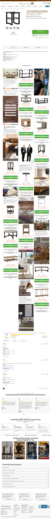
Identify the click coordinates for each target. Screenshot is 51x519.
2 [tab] (24, 414)
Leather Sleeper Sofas (24, 507)
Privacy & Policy (38, 516)
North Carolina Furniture (17, 507)
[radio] (25, 334)
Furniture (2, 8)
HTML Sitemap (48, 516)
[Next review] (25, 35)
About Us (39, 0)
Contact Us (15, 511)
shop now (25, 499)
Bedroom (10, 6)
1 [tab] (23, 414)
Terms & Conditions (43, 516)
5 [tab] (27, 414)
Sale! (37, 0)
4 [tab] (26, 414)
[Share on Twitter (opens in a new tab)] (6, 356)
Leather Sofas (30, 507)
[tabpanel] (9, 405)
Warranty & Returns (32, 516)
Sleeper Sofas (30, 512)
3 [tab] (25, 414)
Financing (35, 6)
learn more (8, 499)
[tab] (13, 47)
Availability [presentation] (25, 47)
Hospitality (42, 0)
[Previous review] (2, 35)
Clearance (22, 6)
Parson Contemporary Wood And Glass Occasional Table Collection (15, 8)
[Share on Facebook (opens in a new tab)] (5, 385)
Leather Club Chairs (31, 506)
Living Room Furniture (24, 506)
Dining (16, 6)
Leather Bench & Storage (24, 512)
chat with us (41, 499)
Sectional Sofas (31, 511)
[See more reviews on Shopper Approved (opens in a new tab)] (8, 356)
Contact (47, 0)
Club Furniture (5, 516)
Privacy (15, 512)
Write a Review (23, 340)
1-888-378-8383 (45, 3)
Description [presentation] (12, 47)
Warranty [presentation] (38, 47)
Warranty (28, 6)
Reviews (41, 6)
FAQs (14, 513)
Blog (45, 0)
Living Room (3, 6)
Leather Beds (23, 511)
